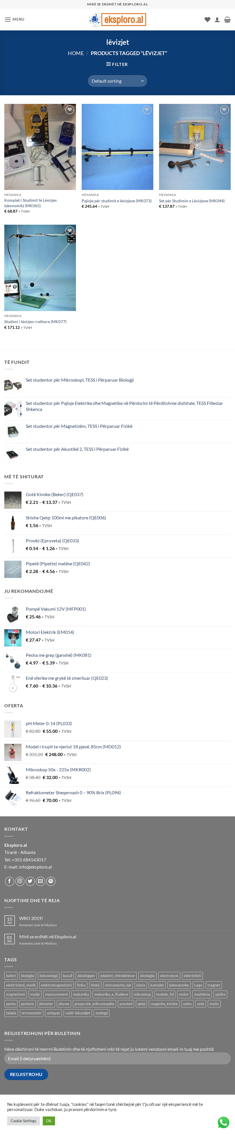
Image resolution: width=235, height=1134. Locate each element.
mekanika (81, 994)
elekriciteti (192, 975)
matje (35, 994)
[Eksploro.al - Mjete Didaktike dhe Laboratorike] (117, 19)
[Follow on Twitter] (30, 881)
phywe (63, 1003)
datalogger (86, 975)
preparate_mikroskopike (94, 1003)
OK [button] (49, 1121)
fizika (81, 985)
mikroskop (142, 994)
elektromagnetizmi (56, 985)
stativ (214, 1003)
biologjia (27, 975)
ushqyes (53, 1013)
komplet (157, 985)
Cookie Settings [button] (23, 1121)
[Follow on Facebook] (9, 881)
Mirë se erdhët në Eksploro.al (47, 936)
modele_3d (165, 994)
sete (200, 1003)
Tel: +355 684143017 (25, 859)
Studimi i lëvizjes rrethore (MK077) (35, 321)
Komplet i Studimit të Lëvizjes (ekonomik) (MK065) (30, 203)
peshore (27, 1003)
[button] (14, 19)
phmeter (46, 1003)
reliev (187, 1003)
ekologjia (147, 975)
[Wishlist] (207, 19)
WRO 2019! (31, 918)
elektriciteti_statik (21, 985)
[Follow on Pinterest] (51, 881)
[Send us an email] (40, 881)
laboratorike (179, 985)
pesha (11, 1003)
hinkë (95, 985)
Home (76, 53)
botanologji (49, 975)
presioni (126, 1003)
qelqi (141, 1003)
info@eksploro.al (35, 866)
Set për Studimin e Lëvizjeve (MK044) (192, 200)
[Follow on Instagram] (20, 881)
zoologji (101, 1013)
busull (67, 975)
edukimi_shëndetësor (117, 975)
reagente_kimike (164, 1003)
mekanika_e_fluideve (111, 994)
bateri (11, 975)
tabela (11, 1013)
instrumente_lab (118, 985)
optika (220, 994)
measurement (56, 994)
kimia (140, 985)
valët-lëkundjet (77, 1013)
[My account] (217, 19)
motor (184, 994)
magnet (213, 985)
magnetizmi (15, 994)
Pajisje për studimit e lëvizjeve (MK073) (117, 200)
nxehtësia (202, 994)
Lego (198, 985)
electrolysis (169, 975)
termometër (31, 1013)
